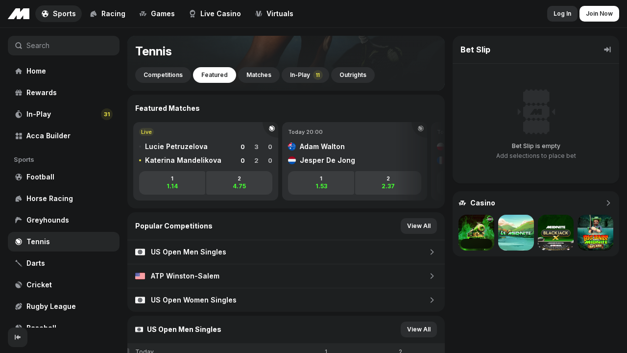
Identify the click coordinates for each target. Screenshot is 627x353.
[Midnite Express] (476, 233)
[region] (64, 178)
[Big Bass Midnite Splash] (595, 233)
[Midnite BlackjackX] (556, 233)
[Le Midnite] (516, 233)
